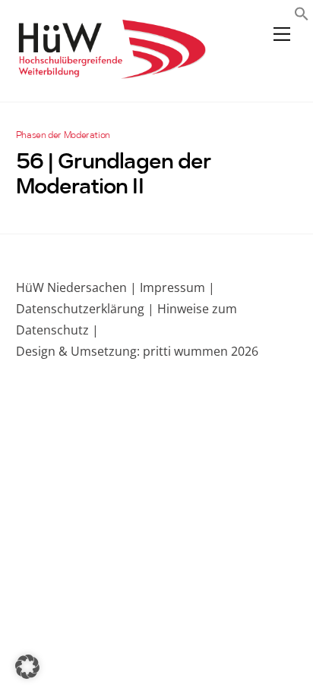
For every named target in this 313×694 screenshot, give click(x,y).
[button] (301, 15)
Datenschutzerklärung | (85, 308)
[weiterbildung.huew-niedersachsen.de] (111, 71)
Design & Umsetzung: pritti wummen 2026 (137, 351)
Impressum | (177, 287)
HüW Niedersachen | (78, 287)
